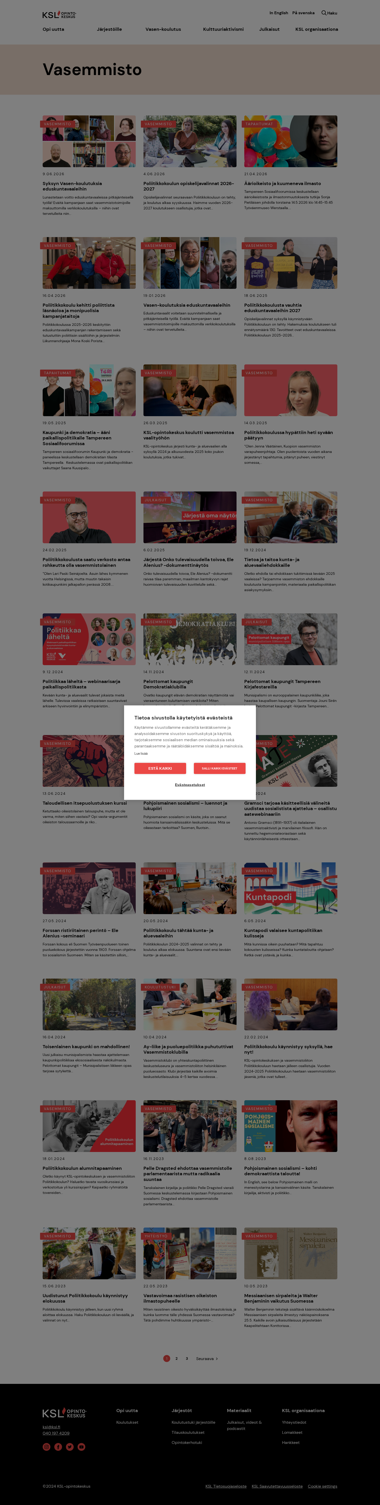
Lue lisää (141, 753)
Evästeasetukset (190, 785)
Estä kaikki (160, 768)
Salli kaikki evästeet (219, 768)
